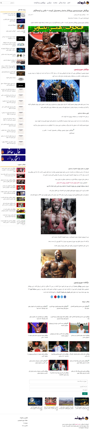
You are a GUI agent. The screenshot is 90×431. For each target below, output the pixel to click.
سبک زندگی (62, 3)
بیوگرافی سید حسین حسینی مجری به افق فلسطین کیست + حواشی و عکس (9, 170)
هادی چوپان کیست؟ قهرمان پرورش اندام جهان (68, 183)
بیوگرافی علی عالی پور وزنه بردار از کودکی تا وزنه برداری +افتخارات (59, 374)
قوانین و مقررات (24, 418)
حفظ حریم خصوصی (23, 420)
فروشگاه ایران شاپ (12, 25)
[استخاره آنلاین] (13, 161)
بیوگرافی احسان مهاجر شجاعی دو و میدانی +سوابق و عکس (80, 336)
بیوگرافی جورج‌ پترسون (81, 69)
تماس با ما (25, 426)
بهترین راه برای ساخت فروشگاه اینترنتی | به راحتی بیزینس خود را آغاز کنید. (9, 44)
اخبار (68, 3)
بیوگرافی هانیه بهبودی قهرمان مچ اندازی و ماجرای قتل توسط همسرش (60, 317)
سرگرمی (49, 3)
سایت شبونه (78, 424)
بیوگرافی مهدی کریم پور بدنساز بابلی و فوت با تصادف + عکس (38, 336)
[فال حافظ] (13, 154)
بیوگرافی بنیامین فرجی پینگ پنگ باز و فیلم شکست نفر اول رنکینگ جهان (80, 372)
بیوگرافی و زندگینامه (39, 3)
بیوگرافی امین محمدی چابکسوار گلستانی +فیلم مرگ (79, 317)
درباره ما (26, 423)
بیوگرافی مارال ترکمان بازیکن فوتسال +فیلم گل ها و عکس (79, 355)
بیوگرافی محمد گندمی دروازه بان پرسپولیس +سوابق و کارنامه (59, 335)
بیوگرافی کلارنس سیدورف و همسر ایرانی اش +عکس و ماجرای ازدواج (38, 372)
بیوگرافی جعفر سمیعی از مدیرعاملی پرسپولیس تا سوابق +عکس (37, 355)
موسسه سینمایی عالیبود (11, 77)
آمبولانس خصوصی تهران (11, 31)
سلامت (55, 3)
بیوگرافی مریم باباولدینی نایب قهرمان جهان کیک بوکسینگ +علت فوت (39, 317)
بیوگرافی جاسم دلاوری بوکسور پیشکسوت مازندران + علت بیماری (60, 355)
